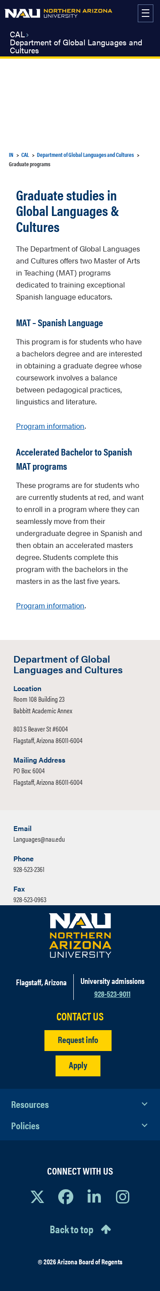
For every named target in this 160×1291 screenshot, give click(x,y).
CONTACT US (80, 1016)
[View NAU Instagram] (123, 1196)
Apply (78, 1064)
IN (11, 154)
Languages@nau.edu (39, 839)
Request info (78, 1039)
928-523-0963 (29, 899)
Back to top (71, 1228)
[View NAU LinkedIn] (94, 1196)
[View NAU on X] (37, 1196)
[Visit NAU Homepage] (80, 935)
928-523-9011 (112, 993)
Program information (50, 425)
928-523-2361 (28, 869)
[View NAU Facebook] (66, 1196)
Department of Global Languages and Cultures (76, 46)
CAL (17, 34)
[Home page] (58, 13)
